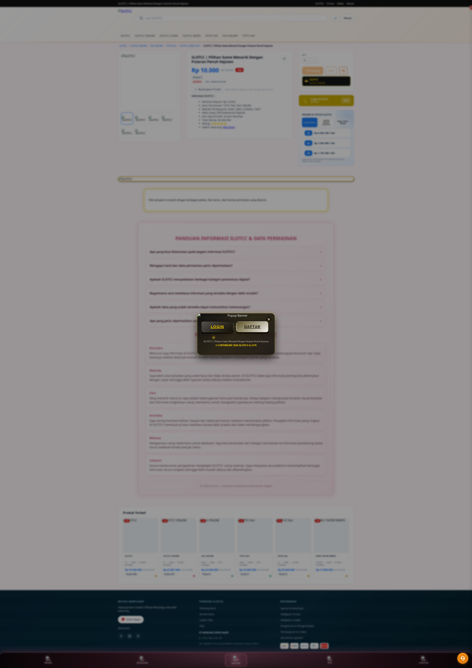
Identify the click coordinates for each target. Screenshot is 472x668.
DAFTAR (252, 327)
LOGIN (217, 327)
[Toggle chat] (462, 658)
